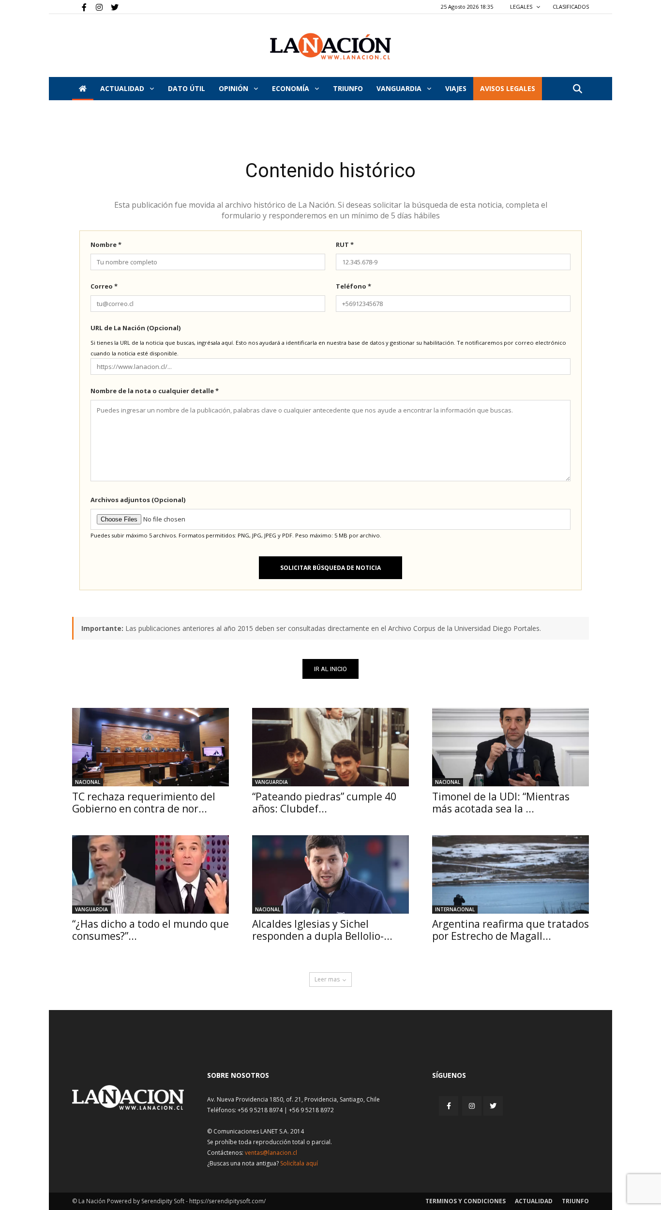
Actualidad (123, 88)
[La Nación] (330, 46)
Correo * (104, 286)
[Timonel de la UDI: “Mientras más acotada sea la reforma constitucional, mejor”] (510, 747)
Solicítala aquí (299, 1163)
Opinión (234, 88)
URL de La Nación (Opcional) (135, 327)
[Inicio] (82, 88)
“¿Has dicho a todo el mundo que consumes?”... (150, 930)
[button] (577, 89)
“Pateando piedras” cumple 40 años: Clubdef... (324, 802)
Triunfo (348, 88)
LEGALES (522, 6)
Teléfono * (353, 286)
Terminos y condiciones (465, 1201)
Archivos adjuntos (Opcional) (137, 499)
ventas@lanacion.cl (271, 1153)
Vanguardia (399, 88)
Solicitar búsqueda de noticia (330, 568)
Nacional (87, 782)
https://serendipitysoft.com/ (227, 1201)
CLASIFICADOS (571, 6)
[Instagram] (95, 7)
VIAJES (455, 88)
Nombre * (105, 244)
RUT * (345, 244)
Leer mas (327, 979)
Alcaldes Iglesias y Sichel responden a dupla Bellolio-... (322, 930)
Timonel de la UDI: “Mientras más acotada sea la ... (501, 802)
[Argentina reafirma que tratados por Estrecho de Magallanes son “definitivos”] (510, 874)
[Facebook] (79, 7)
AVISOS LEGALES (507, 88)
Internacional (455, 909)
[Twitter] (111, 7)
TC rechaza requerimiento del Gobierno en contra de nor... (143, 802)
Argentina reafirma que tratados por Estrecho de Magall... (510, 930)
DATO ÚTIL (186, 88)
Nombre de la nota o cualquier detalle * (154, 390)
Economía (291, 88)
